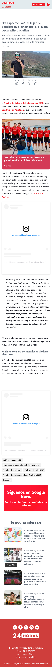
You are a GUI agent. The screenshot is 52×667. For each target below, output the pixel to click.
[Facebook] (22, 83)
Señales (39, 4)
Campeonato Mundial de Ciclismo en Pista (21, 465)
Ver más (7, 166)
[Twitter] (29, 83)
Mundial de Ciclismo (12, 470)
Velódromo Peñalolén (12, 460)
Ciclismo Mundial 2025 (34, 470)
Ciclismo (7, 479)
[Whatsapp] (16, 83)
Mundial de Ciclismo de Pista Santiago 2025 (22, 475)
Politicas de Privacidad (26, 657)
